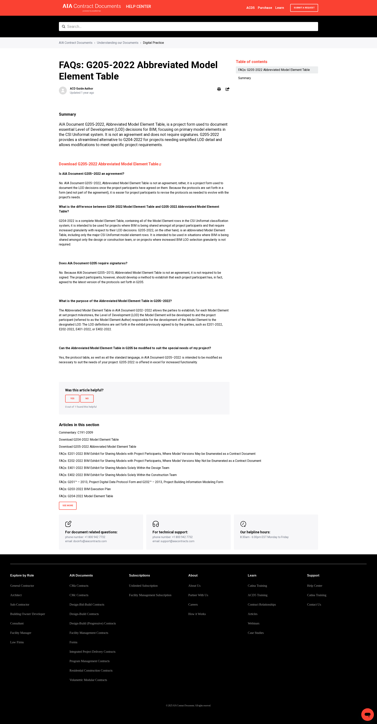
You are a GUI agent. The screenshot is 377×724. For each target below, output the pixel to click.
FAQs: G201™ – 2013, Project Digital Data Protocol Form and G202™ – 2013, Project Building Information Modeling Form (141, 482)
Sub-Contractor (19, 604)
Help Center (314, 585)
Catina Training (257, 585)
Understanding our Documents (117, 43)
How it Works (197, 614)
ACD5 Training (257, 595)
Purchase (265, 8)
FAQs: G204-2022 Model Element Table (86, 496)
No (87, 398)
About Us (194, 585)
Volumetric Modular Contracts (88, 680)
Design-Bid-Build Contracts (87, 604)
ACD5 (250, 8)
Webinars (253, 623)
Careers (193, 604)
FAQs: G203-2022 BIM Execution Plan (85, 489)
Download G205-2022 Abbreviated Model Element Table (108, 164)
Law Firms (17, 642)
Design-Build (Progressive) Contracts (93, 623)
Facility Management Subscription (150, 595)
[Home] (91, 8)
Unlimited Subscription (143, 585)
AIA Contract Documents (75, 43)
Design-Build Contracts (84, 614)
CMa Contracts (79, 585)
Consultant (17, 623)
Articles (252, 614)
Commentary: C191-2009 (76, 432)
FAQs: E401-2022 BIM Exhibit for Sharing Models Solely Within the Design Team (114, 468)
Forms (73, 642)
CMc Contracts (79, 595)
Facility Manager (20, 632)
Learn (279, 8)
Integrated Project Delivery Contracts (92, 651)
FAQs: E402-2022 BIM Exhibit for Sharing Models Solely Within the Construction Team (118, 475)
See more (67, 505)
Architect (16, 595)
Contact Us (314, 604)
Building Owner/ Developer (27, 614)
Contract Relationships (262, 604)
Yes (72, 398)
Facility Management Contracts (89, 632)
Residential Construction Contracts (91, 670)
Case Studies (256, 632)
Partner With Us (198, 595)
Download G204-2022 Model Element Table (89, 439)
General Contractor (22, 585)
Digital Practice (153, 43)
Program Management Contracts (90, 661)
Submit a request (304, 7)
